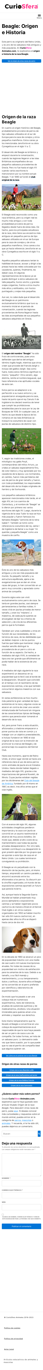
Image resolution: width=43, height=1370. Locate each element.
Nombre (6, 1178)
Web (4, 1202)
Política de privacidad (13, 1339)
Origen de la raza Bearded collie (22, 1070)
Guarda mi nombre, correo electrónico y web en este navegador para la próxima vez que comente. (21, 1218)
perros (18, 1120)
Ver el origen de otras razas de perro (21, 61)
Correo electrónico (12, 1190)
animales (6, 1123)
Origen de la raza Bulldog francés (21, 1080)
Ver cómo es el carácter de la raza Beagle (21, 1055)
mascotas (26, 1120)
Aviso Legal (9, 1349)
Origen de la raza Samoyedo (21, 1085)
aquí (16, 1111)
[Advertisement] (21, 87)
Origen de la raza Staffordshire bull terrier (21, 1075)
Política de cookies (12, 1328)
